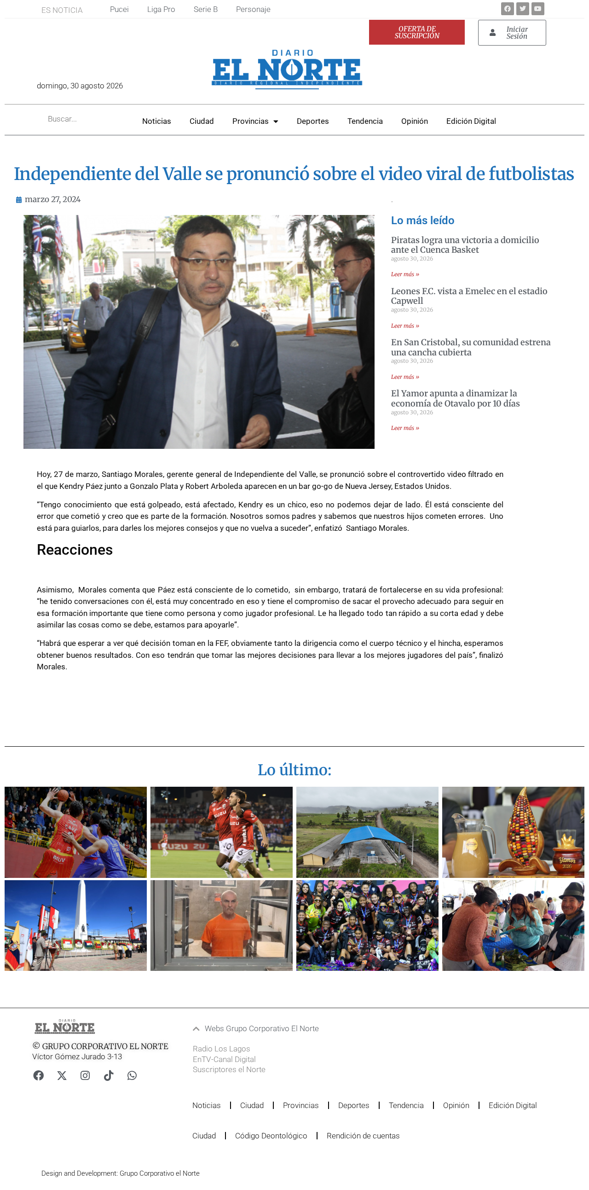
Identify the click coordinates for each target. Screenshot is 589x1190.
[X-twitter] (61, 1075)
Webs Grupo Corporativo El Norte (262, 1028)
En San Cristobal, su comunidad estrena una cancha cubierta (471, 347)
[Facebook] (507, 8)
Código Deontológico (271, 1135)
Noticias (156, 121)
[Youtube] (537, 8)
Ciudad (202, 121)
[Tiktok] (108, 1075)
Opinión (414, 121)
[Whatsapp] (132, 1075)
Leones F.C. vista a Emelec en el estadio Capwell (469, 296)
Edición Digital (471, 121)
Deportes (313, 121)
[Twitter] (522, 8)
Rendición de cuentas (363, 1135)
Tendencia (365, 121)
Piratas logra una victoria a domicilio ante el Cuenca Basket (465, 245)
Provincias (250, 121)
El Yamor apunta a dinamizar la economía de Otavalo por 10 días (455, 398)
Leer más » (405, 274)
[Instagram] (85, 1075)
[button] (278, 1028)
